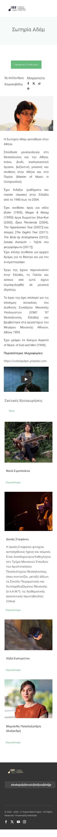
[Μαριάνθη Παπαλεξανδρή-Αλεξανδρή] (28, 698)
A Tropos (24, 812)
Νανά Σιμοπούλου (18, 471)
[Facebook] (28, 84)
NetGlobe (32, 815)
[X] (33, 84)
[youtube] (18, 821)
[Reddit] (39, 84)
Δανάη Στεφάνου (17, 539)
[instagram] (24, 821)
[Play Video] (26, 379)
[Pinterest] (28, 89)
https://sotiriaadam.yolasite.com (25, 361)
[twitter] (12, 821)
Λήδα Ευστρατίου (18, 658)
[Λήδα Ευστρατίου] (28, 634)
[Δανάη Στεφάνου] (28, 511)
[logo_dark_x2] (17, 7)
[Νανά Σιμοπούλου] (28, 442)
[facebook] (6, 821)
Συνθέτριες (32, 64)
